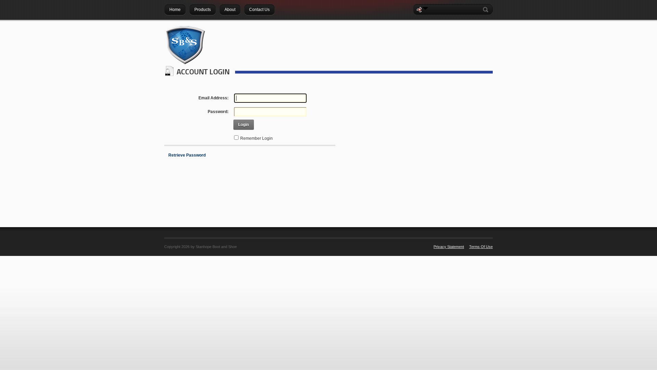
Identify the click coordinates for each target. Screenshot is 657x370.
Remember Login (256, 138)
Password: (218, 111)
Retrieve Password (187, 155)
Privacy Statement (449, 247)
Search (487, 9)
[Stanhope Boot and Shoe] (184, 45)
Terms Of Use (481, 247)
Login (243, 124)
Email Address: (213, 98)
